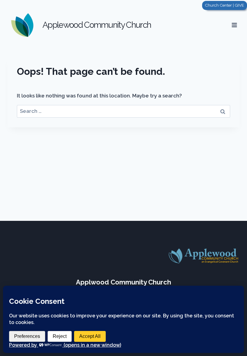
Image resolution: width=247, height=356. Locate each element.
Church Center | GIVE (224, 5)
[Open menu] (234, 25)
